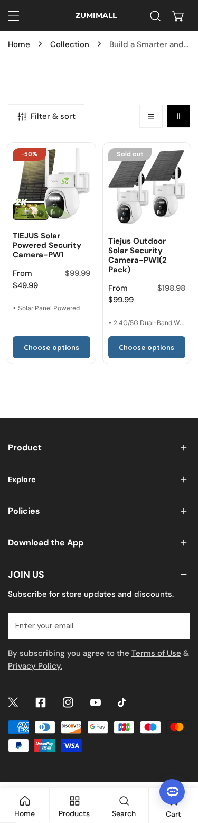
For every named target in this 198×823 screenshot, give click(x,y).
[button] (178, 15)
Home (19, 44)
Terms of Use (156, 653)
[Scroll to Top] (179, 767)
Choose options (51, 347)
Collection (69, 44)
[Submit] (176, 625)
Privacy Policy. (35, 666)
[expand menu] (13, 15)
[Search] (155, 15)
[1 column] (151, 116)
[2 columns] (178, 116)
